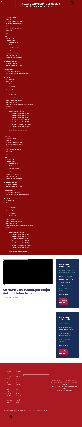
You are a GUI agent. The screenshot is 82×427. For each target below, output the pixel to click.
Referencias (13, 84)
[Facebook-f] (68, 3)
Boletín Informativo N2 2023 (20, 120)
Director (9, 19)
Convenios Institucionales (14, 65)
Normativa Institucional (13, 28)
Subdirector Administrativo (14, 24)
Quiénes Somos (11, 17)
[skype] (63, 298)
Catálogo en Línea (12, 102)
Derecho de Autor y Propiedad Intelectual (19, 104)
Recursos (9, 109)
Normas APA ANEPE (12, 55)
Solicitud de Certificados (14, 71)
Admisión (6, 34)
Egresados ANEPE (9, 69)
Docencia (6, 36)
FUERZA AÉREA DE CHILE (9, 400)
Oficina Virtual (13, 43)
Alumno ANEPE (11, 40)
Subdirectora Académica (14, 21)
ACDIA (18, 393)
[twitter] (64, 298)
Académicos (10, 38)
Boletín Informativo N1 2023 (20, 117)
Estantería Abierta (12, 98)
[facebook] (60, 298)
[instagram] (66, 298)
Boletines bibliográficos (16, 111)
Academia (7, 15)
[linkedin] (62, 298)
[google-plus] (61, 298)
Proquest (12, 92)
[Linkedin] (68, 7)
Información (10, 79)
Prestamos (12, 86)
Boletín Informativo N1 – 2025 (21, 113)
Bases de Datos (11, 90)
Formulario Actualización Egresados (17, 74)
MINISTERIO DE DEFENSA (9, 374)
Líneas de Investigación (13, 53)
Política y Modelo (11, 63)
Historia (8, 26)
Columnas (24, 298)
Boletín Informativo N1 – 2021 (21, 126)
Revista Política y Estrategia (15, 57)
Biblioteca (7, 77)
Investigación (8, 51)
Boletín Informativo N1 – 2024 (21, 115)
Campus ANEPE (14, 47)
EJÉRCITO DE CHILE (9, 389)
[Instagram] (78, 3)
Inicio (5, 13)
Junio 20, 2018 (7, 298)
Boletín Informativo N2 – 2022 (21, 124)
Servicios (9, 82)
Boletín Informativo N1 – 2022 (21, 122)
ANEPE (16, 298)
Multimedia (9, 107)
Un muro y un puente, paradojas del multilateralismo (27, 291)
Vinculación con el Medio (11, 61)
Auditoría (9, 30)
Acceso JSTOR (13, 94)
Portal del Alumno (14, 45)
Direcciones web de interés (18, 130)
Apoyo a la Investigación (14, 100)
